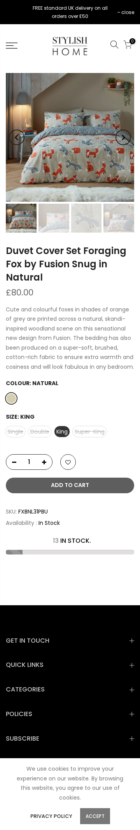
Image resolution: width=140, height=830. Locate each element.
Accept (95, 816)
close (16, 12)
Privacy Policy (51, 816)
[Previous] (16, 137)
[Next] (123, 137)
